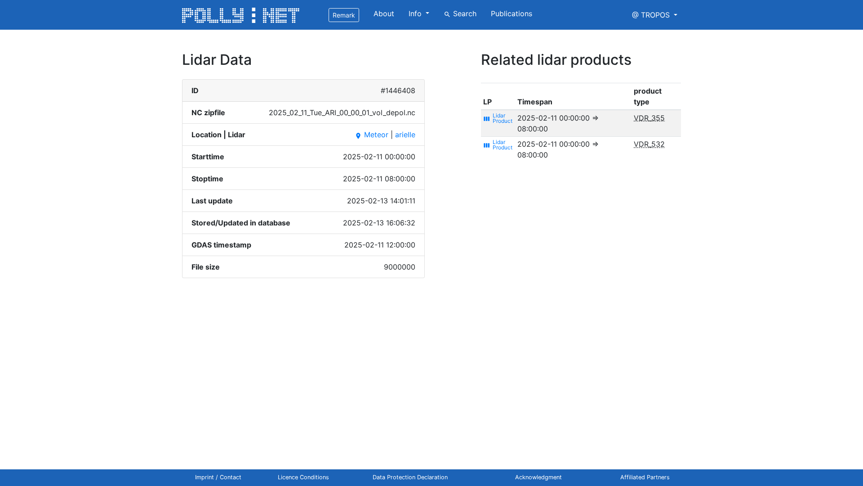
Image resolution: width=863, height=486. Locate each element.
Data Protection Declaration (410, 477)
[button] (654, 14)
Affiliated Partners (645, 477)
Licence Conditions (303, 477)
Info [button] (416, 13)
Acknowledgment (538, 477)
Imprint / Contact (218, 477)
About (384, 13)
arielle (405, 134)
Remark (344, 15)
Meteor (371, 134)
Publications (511, 13)
